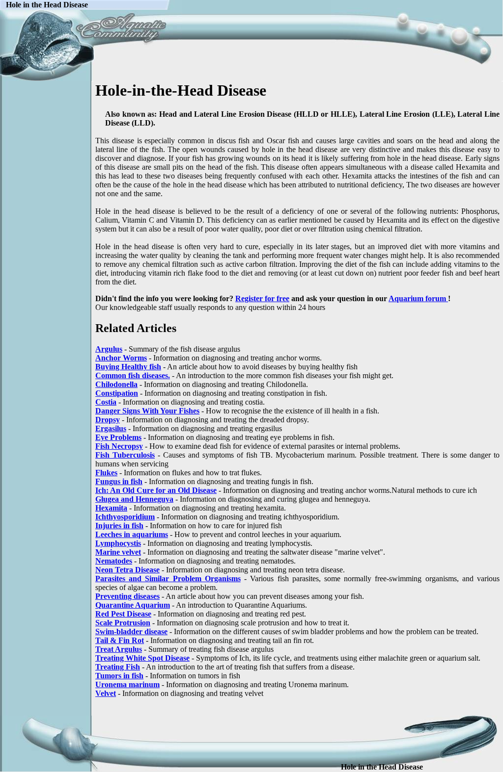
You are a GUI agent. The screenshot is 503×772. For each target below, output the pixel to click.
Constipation (116, 393)
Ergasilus (110, 428)
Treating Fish (117, 667)
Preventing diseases (127, 596)
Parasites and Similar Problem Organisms (168, 578)
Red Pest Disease (123, 614)
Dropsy (107, 419)
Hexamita (111, 508)
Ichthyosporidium (125, 517)
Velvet (105, 693)
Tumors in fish (119, 675)
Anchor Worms (121, 358)
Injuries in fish (119, 525)
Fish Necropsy (119, 446)
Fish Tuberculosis (125, 455)
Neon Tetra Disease (127, 570)
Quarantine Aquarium (132, 605)
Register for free (262, 298)
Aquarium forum (418, 298)
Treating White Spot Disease (142, 658)
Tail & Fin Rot (119, 640)
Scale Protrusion (122, 622)
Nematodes (113, 561)
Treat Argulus (118, 649)
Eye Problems (118, 437)
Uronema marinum (127, 684)
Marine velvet (118, 552)
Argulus (108, 349)
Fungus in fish (118, 481)
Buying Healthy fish (128, 366)
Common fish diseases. (132, 375)
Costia (105, 402)
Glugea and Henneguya (134, 499)
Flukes (106, 472)
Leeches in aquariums (131, 534)
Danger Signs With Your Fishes (147, 411)
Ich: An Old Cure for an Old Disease (156, 490)
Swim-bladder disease (131, 631)
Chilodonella (116, 384)
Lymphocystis (118, 543)
